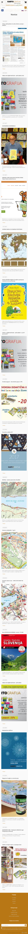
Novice (14, 903)
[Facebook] (2, 10)
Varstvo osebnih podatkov (14, 916)
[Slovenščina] (22, 10)
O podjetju (14, 897)
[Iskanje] (26, 8)
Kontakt (14, 901)
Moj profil (14, 910)
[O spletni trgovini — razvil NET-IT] (24, 932)
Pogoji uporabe (14, 914)
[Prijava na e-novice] (25, 925)
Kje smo (14, 899)
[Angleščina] (25, 10)
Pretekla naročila (14, 912)
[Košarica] (25, 2)
